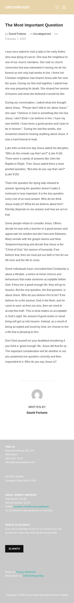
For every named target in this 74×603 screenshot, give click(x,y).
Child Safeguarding (33, 575)
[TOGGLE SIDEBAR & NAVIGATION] (65, 7)
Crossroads (17, 7)
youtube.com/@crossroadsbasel (31, 506)
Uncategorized (42, 33)
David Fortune (17, 33)
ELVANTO (14, 548)
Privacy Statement (26, 571)
